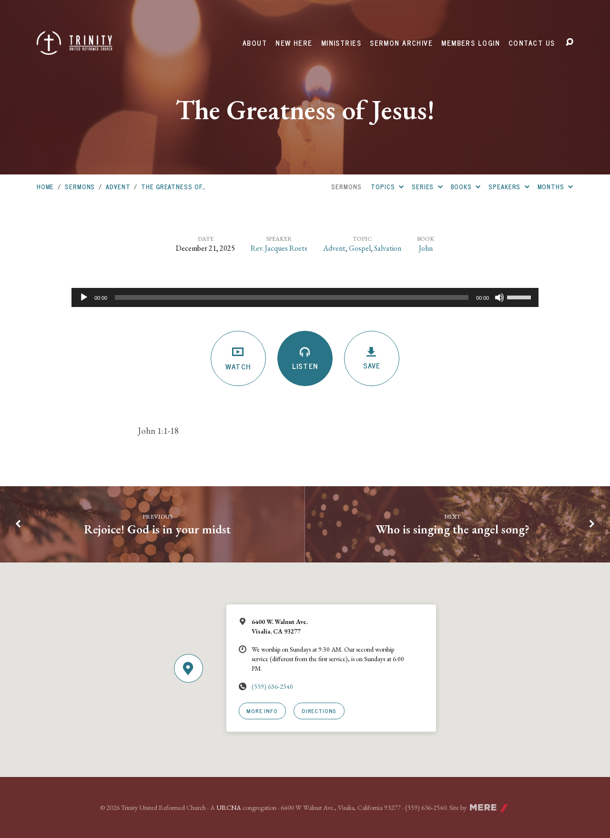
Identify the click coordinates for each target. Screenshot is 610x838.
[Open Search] (569, 42)
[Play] (84, 297)
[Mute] (499, 297)
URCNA (228, 807)
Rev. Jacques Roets (279, 248)
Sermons (80, 187)
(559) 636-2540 (272, 686)
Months (552, 187)
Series (424, 187)
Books (462, 187)
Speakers (505, 187)
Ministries (341, 43)
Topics (383, 187)
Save (371, 365)
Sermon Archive (401, 43)
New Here (294, 43)
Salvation (387, 248)
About (255, 43)
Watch (238, 366)
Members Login (470, 43)
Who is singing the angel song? (452, 529)
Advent (118, 187)
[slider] (520, 296)
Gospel (360, 248)
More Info (261, 710)
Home (45, 187)
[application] (305, 297)
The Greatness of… (173, 187)
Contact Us (531, 43)
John (426, 248)
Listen (304, 366)
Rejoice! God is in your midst (157, 529)
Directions (319, 710)
